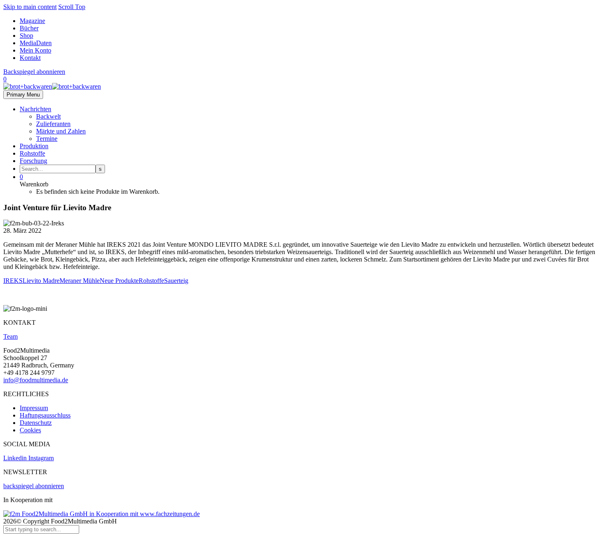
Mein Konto (35, 50)
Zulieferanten (53, 123)
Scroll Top (71, 6)
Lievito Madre (41, 280)
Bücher (29, 28)
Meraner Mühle (79, 280)
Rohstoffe (32, 153)
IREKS (13, 280)
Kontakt (30, 57)
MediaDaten (36, 42)
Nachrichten (35, 109)
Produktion (34, 145)
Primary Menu (23, 95)
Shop (26, 35)
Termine (46, 138)
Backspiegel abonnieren (34, 71)
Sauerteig (176, 280)
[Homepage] (52, 86)
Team (10, 336)
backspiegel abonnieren (33, 485)
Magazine (32, 20)
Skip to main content (30, 6)
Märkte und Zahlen (61, 131)
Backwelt (48, 116)
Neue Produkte (119, 280)
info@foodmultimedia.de (35, 379)
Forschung (33, 160)
